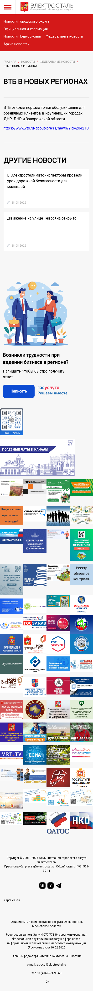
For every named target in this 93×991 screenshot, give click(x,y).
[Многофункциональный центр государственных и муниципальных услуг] (35, 644)
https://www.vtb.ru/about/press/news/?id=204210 (46, 128)
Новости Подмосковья (22, 36)
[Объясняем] (35, 516)
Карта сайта (12, 900)
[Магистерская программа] (11, 800)
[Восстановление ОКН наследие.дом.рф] (11, 491)
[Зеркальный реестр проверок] (11, 778)
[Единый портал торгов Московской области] (11, 664)
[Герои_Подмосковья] (35, 491)
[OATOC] (58, 823)
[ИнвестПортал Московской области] (58, 624)
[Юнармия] (58, 778)
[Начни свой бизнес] (35, 799)
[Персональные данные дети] (35, 664)
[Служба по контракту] (11, 545)
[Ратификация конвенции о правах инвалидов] (58, 664)
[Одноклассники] (50, 885)
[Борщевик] (35, 823)
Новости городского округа (26, 21)
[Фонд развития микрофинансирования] (35, 778)
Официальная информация (26, 29)
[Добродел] (58, 605)
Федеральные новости (64, 36)
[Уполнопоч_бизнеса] (35, 545)
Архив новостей (17, 44)
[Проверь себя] (58, 686)
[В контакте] (42, 885)
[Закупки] (11, 732)
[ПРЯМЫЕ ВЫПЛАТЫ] (11, 626)
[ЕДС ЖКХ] (35, 709)
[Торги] (11, 579)
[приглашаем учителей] (11, 516)
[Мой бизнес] (11, 685)
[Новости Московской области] (35, 606)
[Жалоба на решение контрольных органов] (11, 606)
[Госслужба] (11, 422)
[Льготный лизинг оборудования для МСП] (58, 491)
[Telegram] (59, 885)
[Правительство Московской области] (11, 644)
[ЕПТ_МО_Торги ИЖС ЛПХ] (11, 823)
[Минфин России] (35, 579)
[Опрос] (58, 545)
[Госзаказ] (35, 624)
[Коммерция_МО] (58, 799)
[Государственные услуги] (58, 644)
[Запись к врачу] (11, 709)
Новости (28, 61)
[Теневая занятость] (58, 516)
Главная (10, 61)
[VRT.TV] (11, 755)
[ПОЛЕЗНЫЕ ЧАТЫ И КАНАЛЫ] (37, 457)
